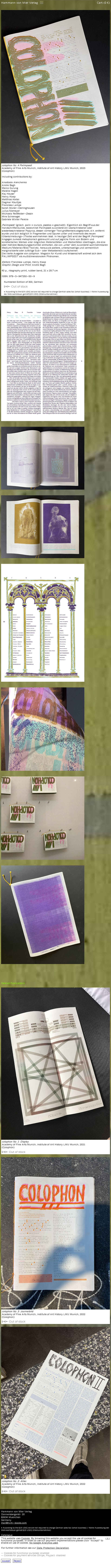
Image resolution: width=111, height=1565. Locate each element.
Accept (6, 1560)
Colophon (8, 171)
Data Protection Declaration (53, 1548)
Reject (17, 1560)
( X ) (108, 1538)
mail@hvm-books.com (14, 1522)
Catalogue (6, 1535)
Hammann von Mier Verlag (19, 3)
